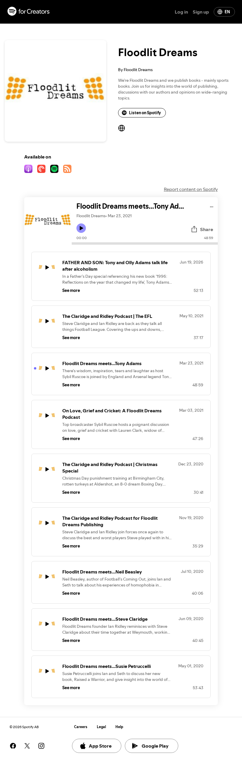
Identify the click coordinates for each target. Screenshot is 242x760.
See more (71, 290)
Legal (101, 726)
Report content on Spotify (191, 189)
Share (206, 229)
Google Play (155, 746)
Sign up (201, 12)
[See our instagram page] (41, 745)
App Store (100, 746)
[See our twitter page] (27, 745)
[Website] (121, 128)
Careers (80, 726)
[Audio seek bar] (145, 243)
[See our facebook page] (13, 745)
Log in (181, 12)
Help (119, 726)
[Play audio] (211, 205)
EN (227, 12)
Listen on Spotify (145, 113)
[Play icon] (81, 228)
